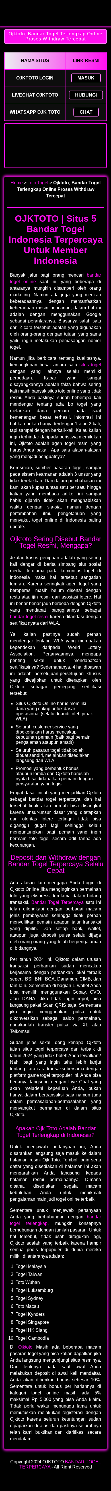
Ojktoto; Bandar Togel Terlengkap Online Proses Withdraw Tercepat (55, 36)
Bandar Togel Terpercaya (57, 902)
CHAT (86, 112)
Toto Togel (38, 182)
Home (17, 182)
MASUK (85, 77)
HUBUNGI (86, 95)
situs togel (90, 364)
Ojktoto (25, 1347)
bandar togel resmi (29, 616)
